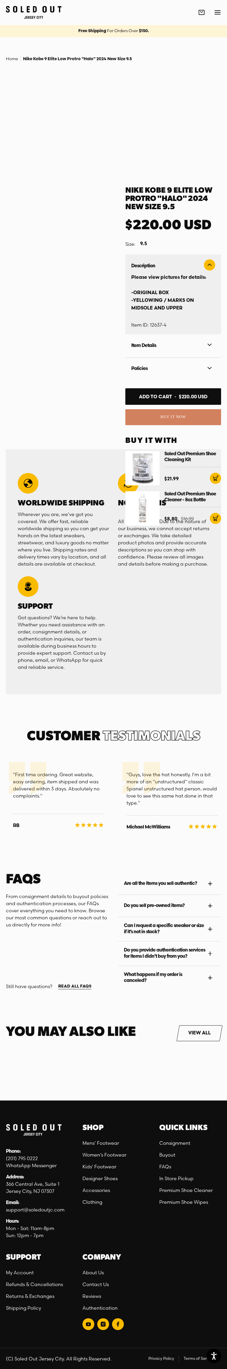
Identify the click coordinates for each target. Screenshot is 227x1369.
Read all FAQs (74, 986)
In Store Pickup (176, 1178)
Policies (139, 368)
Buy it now (173, 417)
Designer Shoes (100, 1178)
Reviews (91, 1296)
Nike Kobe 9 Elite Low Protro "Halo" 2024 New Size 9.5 (77, 59)
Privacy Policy (161, 1358)
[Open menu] (217, 12)
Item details (143, 345)
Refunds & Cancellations (34, 1284)
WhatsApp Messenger (31, 1165)
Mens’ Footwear (100, 1143)
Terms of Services (200, 1358)
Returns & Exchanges (30, 1296)
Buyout (167, 1155)
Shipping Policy (23, 1308)
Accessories (96, 1190)
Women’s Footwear (104, 1155)
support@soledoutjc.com (35, 1210)
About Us (93, 1272)
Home (12, 58)
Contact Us (95, 1284)
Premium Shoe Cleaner (186, 1190)
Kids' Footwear (99, 1167)
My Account (20, 1272)
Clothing (92, 1202)
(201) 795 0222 (22, 1158)
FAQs (165, 1167)
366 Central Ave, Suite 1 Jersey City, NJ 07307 (33, 1187)
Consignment (174, 1143)
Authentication (100, 1308)
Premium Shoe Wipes (183, 1202)
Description (143, 266)
